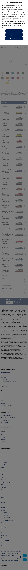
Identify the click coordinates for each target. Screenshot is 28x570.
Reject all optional (14, 34)
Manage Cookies (14, 38)
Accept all (14, 31)
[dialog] (14, 285)
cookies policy (13, 27)
